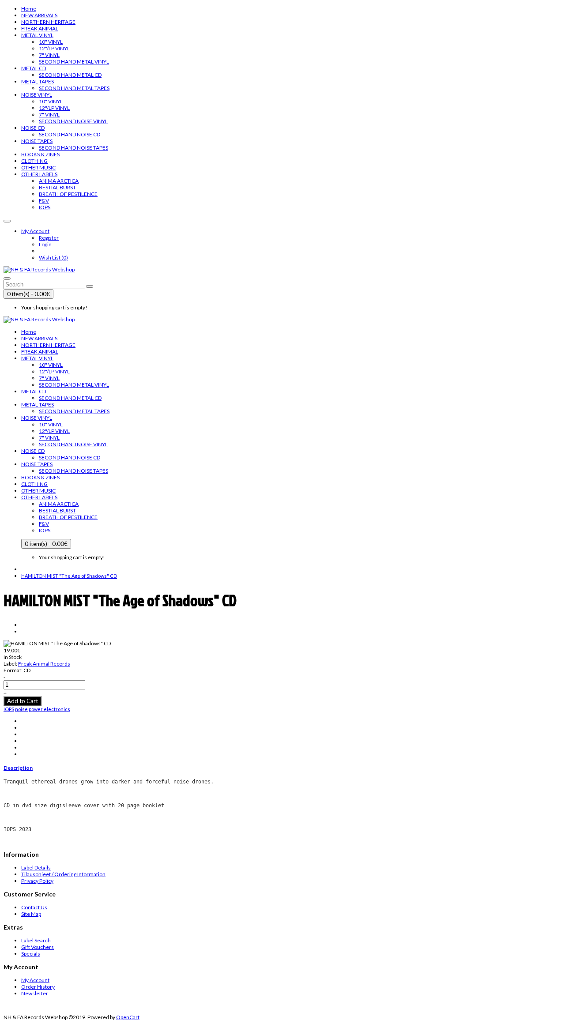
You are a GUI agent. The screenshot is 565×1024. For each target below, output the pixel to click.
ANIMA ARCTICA (59, 180)
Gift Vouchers (37, 947)
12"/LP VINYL (54, 48)
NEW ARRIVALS (39, 15)
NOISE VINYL (36, 94)
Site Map (31, 914)
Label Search (36, 940)
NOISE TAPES (37, 141)
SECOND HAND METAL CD (70, 75)
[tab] (282, 767)
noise (21, 709)
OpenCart (127, 1017)
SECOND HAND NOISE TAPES (73, 147)
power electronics (49, 709)
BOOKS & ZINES (40, 154)
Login (45, 244)
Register (49, 237)
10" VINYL (51, 41)
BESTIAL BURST (57, 187)
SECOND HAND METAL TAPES (74, 88)
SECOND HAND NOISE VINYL (73, 121)
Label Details (36, 867)
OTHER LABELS (39, 174)
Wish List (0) (53, 257)
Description (18, 767)
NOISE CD (33, 127)
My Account (35, 980)
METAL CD (33, 68)
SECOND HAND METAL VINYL (74, 61)
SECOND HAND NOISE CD (69, 134)
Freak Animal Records (44, 663)
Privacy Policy (37, 880)
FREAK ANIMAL (39, 28)
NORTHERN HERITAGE (48, 22)
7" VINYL (49, 55)
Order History (38, 986)
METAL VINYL (37, 35)
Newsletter (34, 993)
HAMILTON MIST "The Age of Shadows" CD (69, 576)
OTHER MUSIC (38, 167)
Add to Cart (22, 700)
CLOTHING (34, 161)
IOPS (44, 207)
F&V (44, 200)
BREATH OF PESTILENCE (68, 194)
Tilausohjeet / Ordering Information (63, 874)
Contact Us (34, 907)
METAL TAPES (37, 81)
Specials (30, 953)
